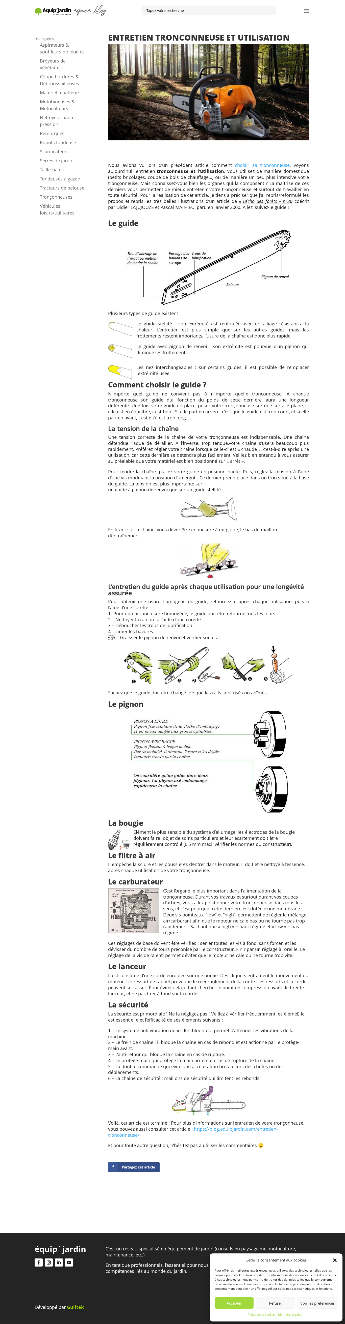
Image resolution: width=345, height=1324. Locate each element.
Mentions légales (290, 1314)
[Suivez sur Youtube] (69, 1262)
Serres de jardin (56, 161)
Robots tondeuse (58, 142)
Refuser (275, 1303)
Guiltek (75, 1307)
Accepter (234, 1303)
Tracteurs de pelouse (62, 188)
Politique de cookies (262, 1314)
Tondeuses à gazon (60, 179)
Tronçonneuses (56, 197)
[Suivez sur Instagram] (49, 1262)
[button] (334, 1260)
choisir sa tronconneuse (262, 165)
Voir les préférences (317, 1303)
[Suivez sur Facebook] (39, 1262)
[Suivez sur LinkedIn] (59, 1262)
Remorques (52, 133)
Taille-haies (52, 170)
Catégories (45, 38)
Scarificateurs (54, 151)
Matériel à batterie (59, 92)
